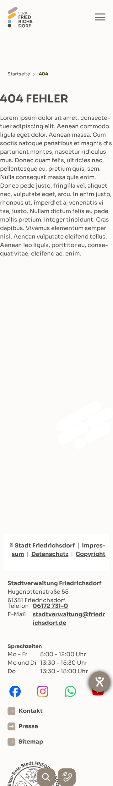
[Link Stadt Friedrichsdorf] (20, 17)
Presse (28, 726)
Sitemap (31, 741)
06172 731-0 (50, 605)
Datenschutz (49, 554)
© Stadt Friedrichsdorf (42, 545)
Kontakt (31, 710)
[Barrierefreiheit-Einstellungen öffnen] (99, 681)
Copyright (90, 554)
